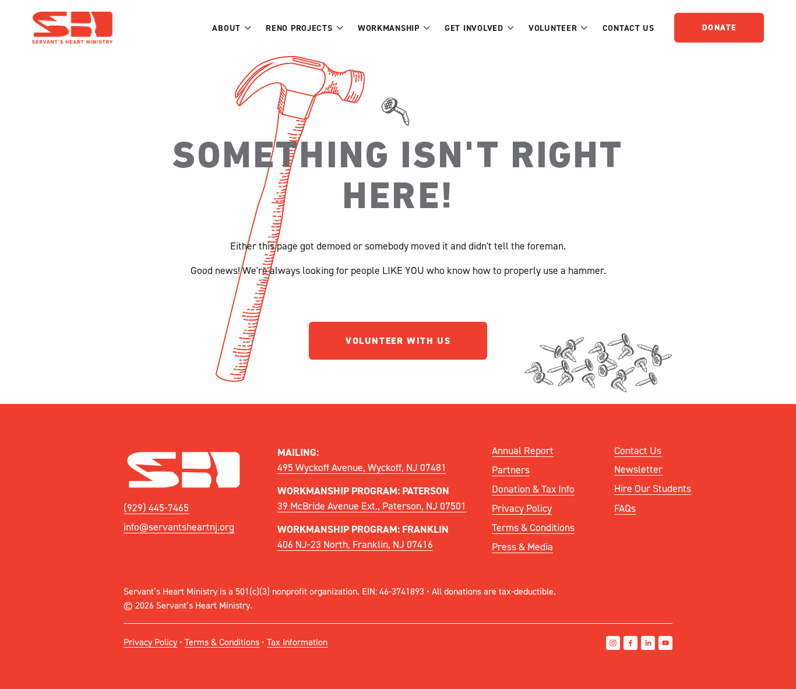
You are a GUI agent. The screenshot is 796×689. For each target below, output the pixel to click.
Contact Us (628, 27)
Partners (511, 469)
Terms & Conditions (533, 527)
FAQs (625, 508)
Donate (719, 27)
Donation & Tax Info (533, 489)
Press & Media (522, 546)
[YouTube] (665, 643)
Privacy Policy (522, 508)
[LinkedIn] (648, 643)
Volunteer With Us (398, 341)
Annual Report (523, 450)
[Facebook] (630, 643)
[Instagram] (613, 643)
